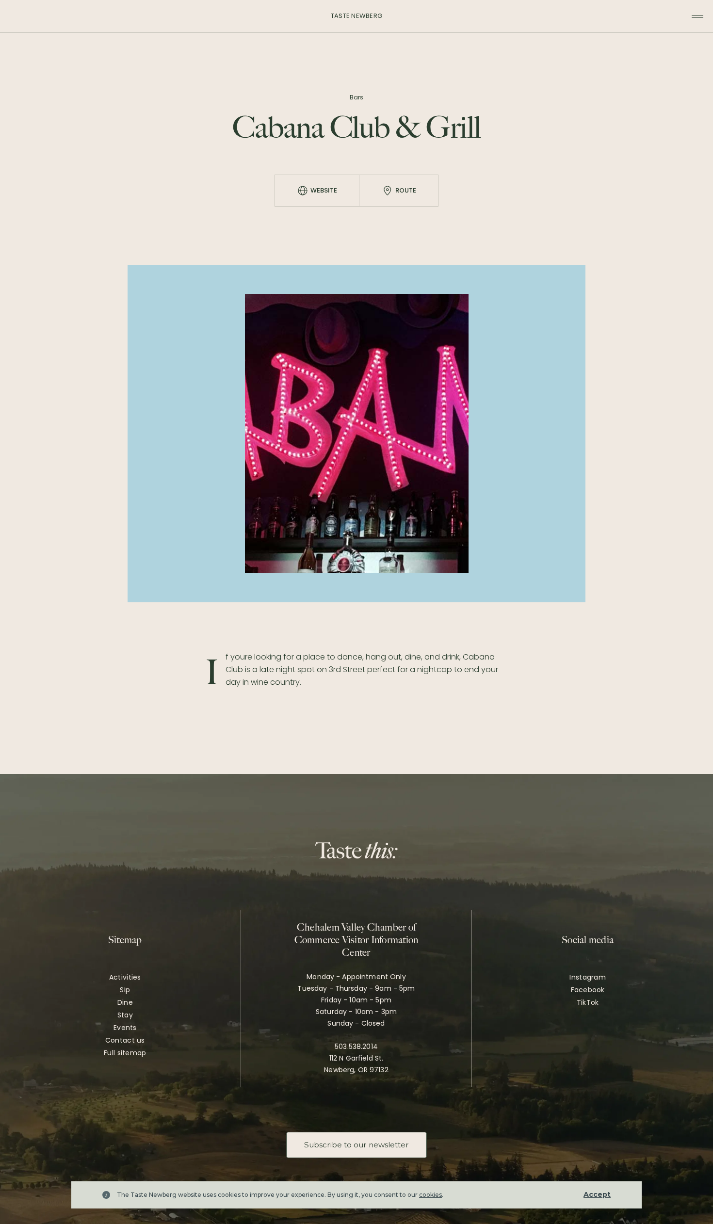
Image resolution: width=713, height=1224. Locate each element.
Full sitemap (125, 1053)
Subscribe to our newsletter (356, 1144)
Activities (125, 977)
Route (405, 190)
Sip (125, 990)
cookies (430, 1194)
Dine (125, 1002)
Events (125, 1027)
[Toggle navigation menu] (697, 16)
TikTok (588, 1002)
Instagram (587, 977)
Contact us (125, 1040)
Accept (597, 1194)
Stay (125, 1015)
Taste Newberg (356, 15)
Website (323, 190)
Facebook (588, 990)
